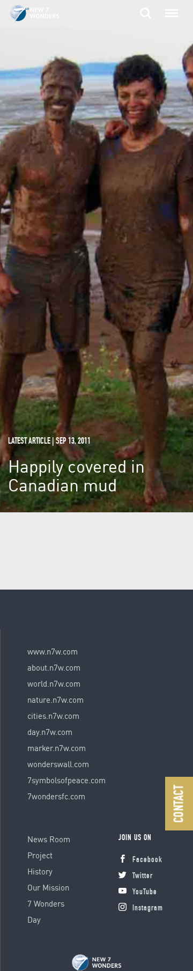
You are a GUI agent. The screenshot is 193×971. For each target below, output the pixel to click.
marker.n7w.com (56, 747)
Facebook (147, 860)
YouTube (144, 892)
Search (146, 7)
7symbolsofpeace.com (66, 780)
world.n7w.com (53, 683)
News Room (48, 839)
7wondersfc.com (56, 796)
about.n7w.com (53, 667)
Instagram (147, 908)
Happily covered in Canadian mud (76, 475)
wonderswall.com (58, 764)
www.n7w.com (52, 651)
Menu (169, 7)
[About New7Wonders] (45, 14)
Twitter (142, 876)
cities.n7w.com (53, 715)
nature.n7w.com (55, 699)
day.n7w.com (49, 731)
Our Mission (48, 887)
